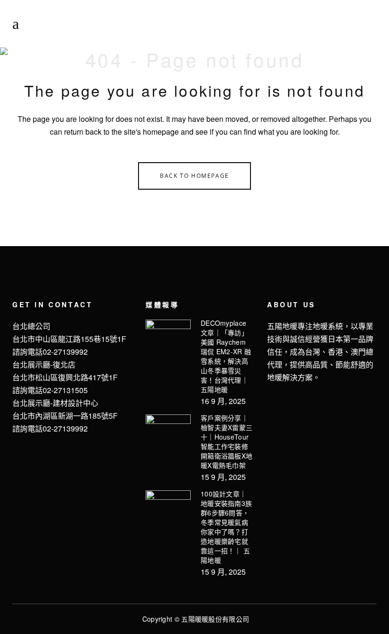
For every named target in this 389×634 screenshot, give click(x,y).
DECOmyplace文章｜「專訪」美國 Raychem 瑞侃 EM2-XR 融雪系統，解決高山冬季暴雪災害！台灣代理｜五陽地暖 (226, 356)
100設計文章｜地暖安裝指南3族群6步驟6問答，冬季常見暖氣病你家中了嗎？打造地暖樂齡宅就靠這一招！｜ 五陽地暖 (226, 527)
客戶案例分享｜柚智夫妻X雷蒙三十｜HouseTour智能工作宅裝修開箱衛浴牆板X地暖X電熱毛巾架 (226, 441)
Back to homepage (194, 176)
